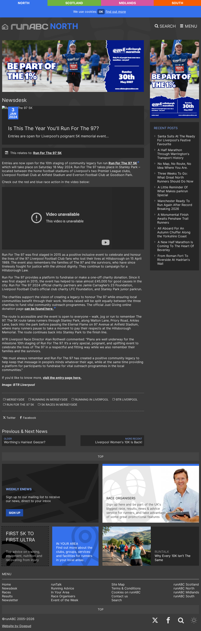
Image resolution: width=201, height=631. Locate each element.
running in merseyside (49, 399)
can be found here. (39, 309)
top (100, 456)
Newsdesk (9, 588)
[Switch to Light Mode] (194, 621)
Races (6, 592)
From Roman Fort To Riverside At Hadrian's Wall (173, 260)
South (177, 3)
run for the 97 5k (20, 404)
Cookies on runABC (126, 592)
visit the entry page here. (62, 378)
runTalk (56, 584)
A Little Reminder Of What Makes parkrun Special (172, 191)
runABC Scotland (186, 584)
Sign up (14, 512)
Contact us (119, 596)
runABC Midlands (186, 592)
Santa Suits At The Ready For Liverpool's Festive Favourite (176, 140)
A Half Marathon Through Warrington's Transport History (173, 154)
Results (7, 596)
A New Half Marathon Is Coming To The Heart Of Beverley (175, 246)
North (23, 3)
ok (101, 11)
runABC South (184, 596)
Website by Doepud (16, 626)
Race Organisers (63, 596)
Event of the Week (64, 600)
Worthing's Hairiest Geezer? (24, 440)
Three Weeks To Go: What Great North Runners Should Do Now (175, 177)
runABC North (184, 588)
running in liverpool (91, 399)
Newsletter (10, 600)
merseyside (15, 399)
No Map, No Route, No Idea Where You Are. (174, 166)
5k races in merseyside (59, 404)
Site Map (118, 584)
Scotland (74, 3)
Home (6, 584)
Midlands (127, 3)
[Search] (181, 621)
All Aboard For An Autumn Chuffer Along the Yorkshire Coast (173, 232)
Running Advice (62, 588)
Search (116, 600)
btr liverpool (126, 399)
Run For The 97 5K (47, 153)
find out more (116, 12)
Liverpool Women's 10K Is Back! (118, 440)
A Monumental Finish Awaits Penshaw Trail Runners (172, 218)
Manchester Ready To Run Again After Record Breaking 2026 (174, 205)
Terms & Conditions (126, 588)
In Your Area (60, 592)
